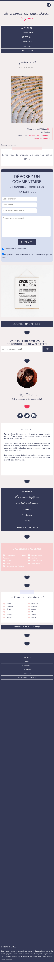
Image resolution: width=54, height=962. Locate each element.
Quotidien (27, 32)
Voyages (27, 41)
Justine (33, 609)
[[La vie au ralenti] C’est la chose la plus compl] (27, 754)
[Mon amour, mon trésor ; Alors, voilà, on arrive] (27, 840)
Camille (9, 615)
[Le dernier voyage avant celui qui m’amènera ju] (27, 927)
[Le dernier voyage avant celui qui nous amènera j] (27, 783)
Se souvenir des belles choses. (27, 15)
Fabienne (10, 606)
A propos (27, 28)
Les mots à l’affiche (27, 496)
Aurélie (33, 615)
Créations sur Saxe (27, 527)
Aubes (33, 617)
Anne (8, 563)
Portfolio (27, 50)
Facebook (31, 135)
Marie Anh (34, 604)
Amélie (9, 560)
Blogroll (27, 665)
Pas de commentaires (42, 138)
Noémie (34, 606)
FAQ (26, 521)
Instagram (34, 415)
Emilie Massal (35, 563)
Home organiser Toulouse (15, 566)
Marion (33, 612)
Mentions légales (27, 677)
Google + (46, 135)
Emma (9, 609)
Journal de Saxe (36, 560)
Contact (27, 46)
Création (27, 37)
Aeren (9, 604)
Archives (27, 515)
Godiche (34, 558)
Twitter (38, 135)
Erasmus (27, 509)
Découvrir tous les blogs (27, 627)
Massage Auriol (36, 555)
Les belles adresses (27, 503)
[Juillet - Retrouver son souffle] (27, 696)
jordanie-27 (28, 62)
